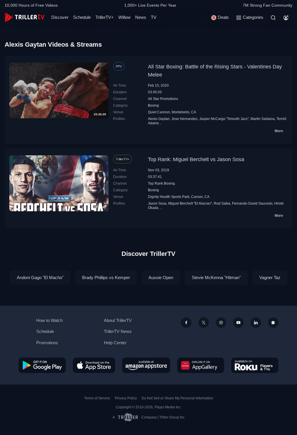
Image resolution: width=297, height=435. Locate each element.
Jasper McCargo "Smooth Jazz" (224, 119)
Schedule (82, 17)
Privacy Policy (126, 398)
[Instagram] (221, 322)
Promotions (47, 342)
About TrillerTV (118, 320)
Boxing (153, 105)
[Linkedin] (256, 322)
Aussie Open (160, 277)
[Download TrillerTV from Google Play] (42, 365)
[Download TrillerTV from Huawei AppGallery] (200, 365)
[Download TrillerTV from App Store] (94, 365)
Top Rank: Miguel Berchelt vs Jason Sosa (196, 159)
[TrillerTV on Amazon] (146, 365)
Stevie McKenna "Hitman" (216, 277)
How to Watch (49, 320)
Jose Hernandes (184, 119)
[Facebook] (186, 322)
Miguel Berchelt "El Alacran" (190, 203)
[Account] (286, 17)
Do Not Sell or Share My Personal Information (177, 398)
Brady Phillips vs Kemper (106, 277)
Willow (124, 17)
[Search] (273, 17)
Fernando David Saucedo (252, 203)
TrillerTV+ (104, 17)
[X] (203, 322)
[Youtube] (238, 322)
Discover (59, 17)
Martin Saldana (263, 119)
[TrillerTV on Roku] (254, 365)
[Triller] (273, 322)
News (140, 17)
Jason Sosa (157, 203)
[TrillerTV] (24, 17)
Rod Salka (222, 203)
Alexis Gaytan (159, 119)
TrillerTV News (118, 331)
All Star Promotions (163, 99)
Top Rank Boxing (161, 183)
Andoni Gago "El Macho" (40, 277)
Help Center (115, 342)
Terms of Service (97, 398)
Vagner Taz (269, 277)
